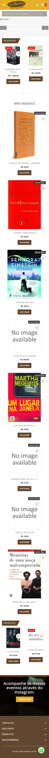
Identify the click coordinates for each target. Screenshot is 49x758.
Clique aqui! (25, 699)
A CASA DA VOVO (35, 69)
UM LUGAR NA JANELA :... (24, 425)
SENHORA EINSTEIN (24, 302)
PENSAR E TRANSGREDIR (24, 233)
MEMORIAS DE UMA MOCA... (24, 602)
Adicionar (13, 81)
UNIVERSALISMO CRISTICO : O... (24, 479)
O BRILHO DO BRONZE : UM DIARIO (24, 163)
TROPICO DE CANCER (24, 532)
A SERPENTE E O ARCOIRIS (24, 356)
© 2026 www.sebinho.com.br (24, 751)
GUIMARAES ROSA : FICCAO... (13, 70)
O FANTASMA (13, 651)
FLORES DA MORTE (35, 650)
